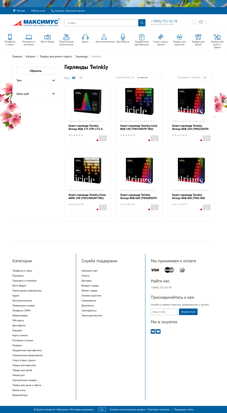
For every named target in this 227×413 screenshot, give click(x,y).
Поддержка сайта (183, 409)
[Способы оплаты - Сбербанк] (182, 270)
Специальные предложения (27, 355)
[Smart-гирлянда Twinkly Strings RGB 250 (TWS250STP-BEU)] (191, 101)
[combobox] (149, 77)
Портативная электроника (27, 290)
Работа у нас (38, 10)
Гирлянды (103, 121)
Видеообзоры (20, 395)
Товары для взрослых (24, 365)
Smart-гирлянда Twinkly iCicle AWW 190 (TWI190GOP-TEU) (87, 196)
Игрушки (17, 330)
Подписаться (188, 311)
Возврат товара (90, 285)
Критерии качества (159, 409)
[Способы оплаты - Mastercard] (169, 270)
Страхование (89, 300)
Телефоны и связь (22, 270)
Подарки (17, 345)
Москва (21, 10)
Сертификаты (89, 310)
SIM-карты (18, 320)
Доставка (87, 280)
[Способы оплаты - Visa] (155, 270)
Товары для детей (22, 370)
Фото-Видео (19, 285)
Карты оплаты (20, 335)
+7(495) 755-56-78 (164, 21)
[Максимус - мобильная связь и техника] (36, 22)
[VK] (153, 331)
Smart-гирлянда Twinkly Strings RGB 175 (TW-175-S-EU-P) (85, 129)
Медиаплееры (20, 315)
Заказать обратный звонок (70, 10)
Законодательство (92, 315)
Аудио (15, 295)
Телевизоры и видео (23, 305)
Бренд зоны (19, 390)
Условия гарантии (91, 295)
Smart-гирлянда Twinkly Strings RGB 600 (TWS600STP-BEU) (139, 198)
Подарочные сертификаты (27, 350)
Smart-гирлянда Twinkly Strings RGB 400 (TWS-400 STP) (188, 198)
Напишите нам (90, 270)
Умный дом (18, 375)
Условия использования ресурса (127, 409)
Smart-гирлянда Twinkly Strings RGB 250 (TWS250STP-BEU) (190, 129)
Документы (88, 305)
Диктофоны (18, 325)
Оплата (85, 275)
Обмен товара (89, 290)
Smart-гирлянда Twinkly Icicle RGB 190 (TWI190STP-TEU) (138, 127)
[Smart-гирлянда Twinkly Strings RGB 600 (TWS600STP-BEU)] (139, 170)
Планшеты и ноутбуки (24, 280)
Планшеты (18, 275)
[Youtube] (158, 331)
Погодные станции (22, 340)
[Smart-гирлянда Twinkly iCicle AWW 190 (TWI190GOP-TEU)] (87, 170)
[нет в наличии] (103, 138)
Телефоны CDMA (21, 310)
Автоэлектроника (22, 300)
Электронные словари (24, 380)
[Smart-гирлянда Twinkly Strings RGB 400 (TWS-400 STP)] (191, 170)
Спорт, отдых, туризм (23, 360)
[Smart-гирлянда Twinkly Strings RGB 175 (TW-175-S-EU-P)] (87, 101)
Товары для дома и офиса (82, 121)
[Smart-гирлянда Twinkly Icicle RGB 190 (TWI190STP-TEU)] (139, 101)
